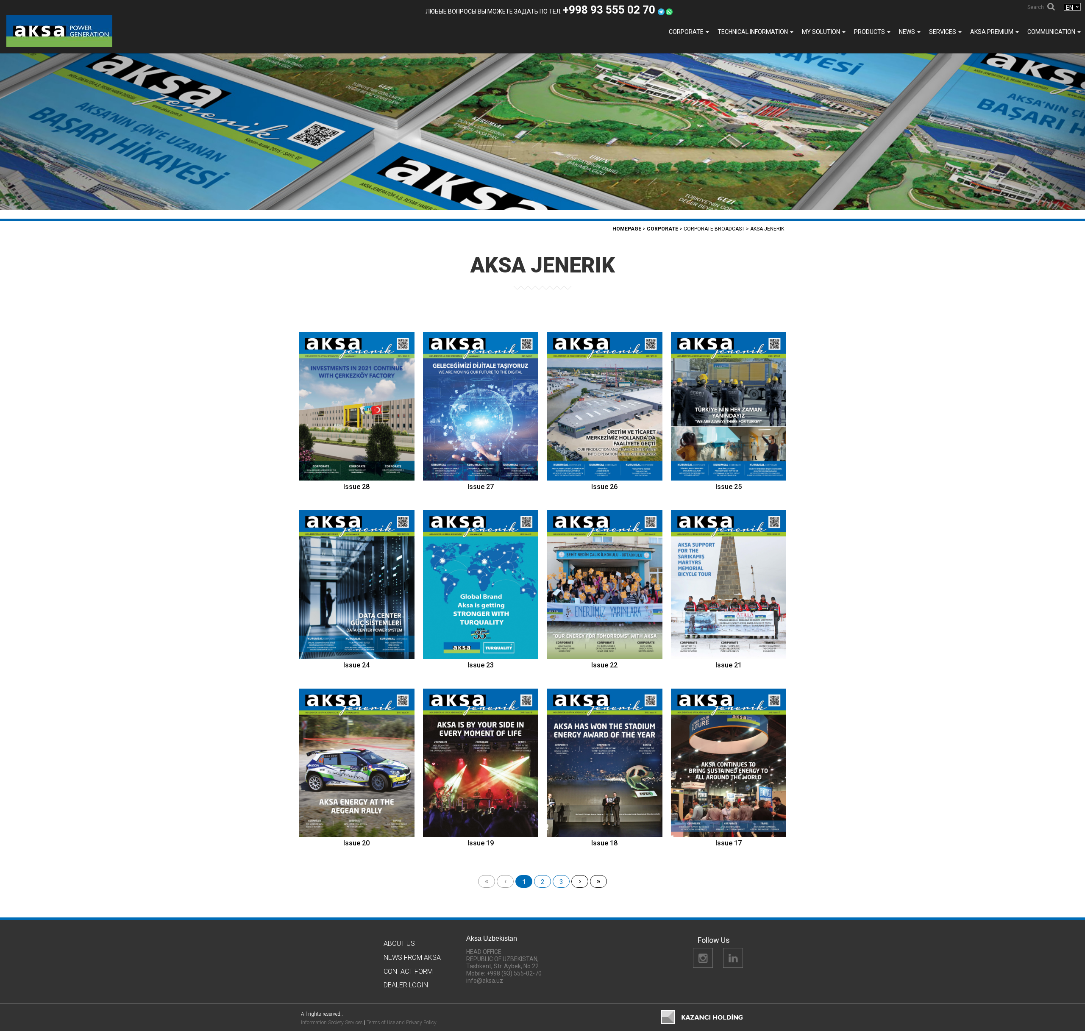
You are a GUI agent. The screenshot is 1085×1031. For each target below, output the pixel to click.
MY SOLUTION (821, 31)
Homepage (626, 229)
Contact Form (408, 971)
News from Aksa (412, 957)
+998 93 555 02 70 (610, 9)
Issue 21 (728, 665)
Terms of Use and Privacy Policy (402, 1022)
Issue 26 (604, 487)
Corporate (687, 31)
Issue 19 (480, 843)
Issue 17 (728, 843)
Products (870, 31)
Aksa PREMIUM (992, 31)
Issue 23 (480, 665)
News (907, 31)
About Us (399, 943)
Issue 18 (604, 843)
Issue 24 (356, 665)
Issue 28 (356, 487)
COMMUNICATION (1052, 31)
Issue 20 (356, 843)
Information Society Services (332, 1022)
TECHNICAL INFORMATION (753, 31)
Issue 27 (480, 487)
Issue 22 (604, 665)
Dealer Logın (406, 985)
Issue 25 (728, 487)
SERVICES (943, 31)
